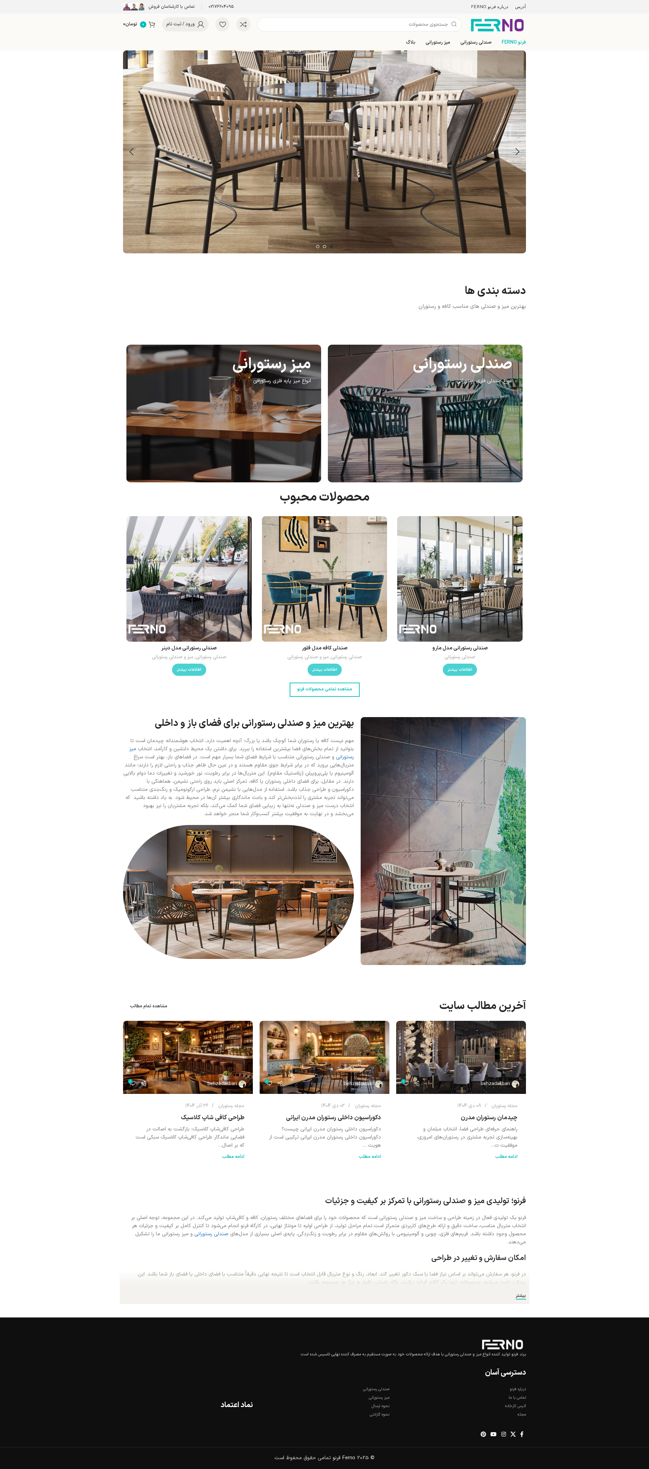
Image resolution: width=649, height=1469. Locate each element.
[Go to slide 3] (317, 246)
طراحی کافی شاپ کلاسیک (212, 1117)
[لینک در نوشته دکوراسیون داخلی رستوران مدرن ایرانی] (324, 1057)
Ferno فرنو (344, 1458)
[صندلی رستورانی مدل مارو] (460, 579)
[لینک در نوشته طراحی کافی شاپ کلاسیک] (188, 1057)
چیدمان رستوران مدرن (489, 1117)
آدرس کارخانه (515, 1406)
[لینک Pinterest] (483, 1434)
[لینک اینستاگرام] (503, 1434)
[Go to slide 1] (331, 246)
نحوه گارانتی (379, 1414)
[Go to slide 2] (324, 246)
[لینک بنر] (425, 413)
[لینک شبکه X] (513, 1434)
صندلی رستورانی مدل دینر (189, 648)
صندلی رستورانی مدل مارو (460, 648)
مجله (522, 1414)
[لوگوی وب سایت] (497, 24)
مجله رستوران (504, 1105)
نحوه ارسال (380, 1406)
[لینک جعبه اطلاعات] (221, 7)
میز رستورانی (379, 1398)
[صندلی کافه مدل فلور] (324, 579)
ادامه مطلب (506, 1156)
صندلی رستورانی (459, 657)
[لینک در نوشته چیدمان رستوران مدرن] (461, 1057)
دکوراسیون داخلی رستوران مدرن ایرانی (333, 1117)
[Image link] (502, 1345)
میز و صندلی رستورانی (308, 657)
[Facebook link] (522, 1434)
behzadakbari (495, 1083)
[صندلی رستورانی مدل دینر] (189, 579)
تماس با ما (517, 1398)
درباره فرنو (518, 1389)
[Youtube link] (493, 1434)
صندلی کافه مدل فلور (324, 648)
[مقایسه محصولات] (243, 24)
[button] (517, 151)
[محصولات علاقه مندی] (222, 24)
